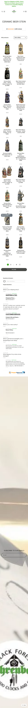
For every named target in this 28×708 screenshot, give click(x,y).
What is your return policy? (10, 324)
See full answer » (10, 299)
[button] (6, 301)
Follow (4, 291)
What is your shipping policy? (11, 289)
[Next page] (19, 264)
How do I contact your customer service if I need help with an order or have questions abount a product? (14, 307)
